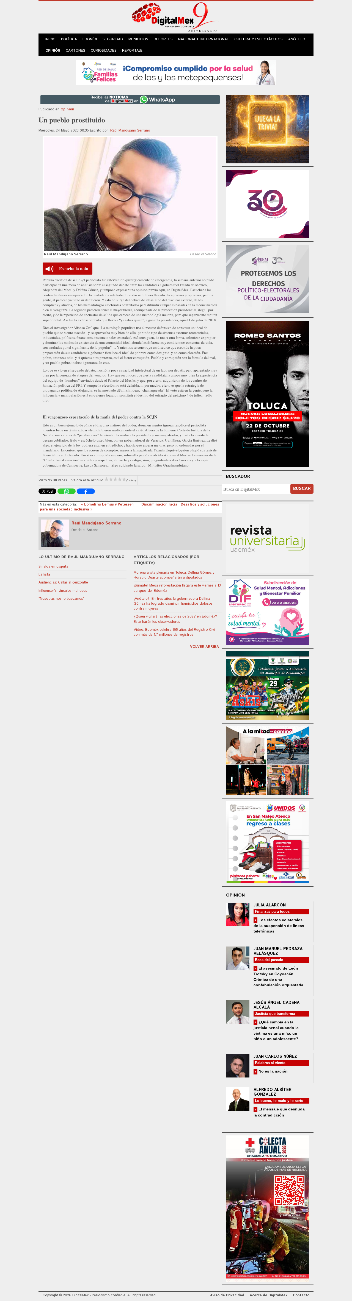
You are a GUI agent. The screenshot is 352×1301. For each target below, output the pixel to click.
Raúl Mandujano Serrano (130, 130)
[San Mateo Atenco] (267, 841)
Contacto (301, 1295)
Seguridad (113, 39)
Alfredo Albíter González (273, 1092)
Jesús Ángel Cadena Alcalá (276, 1005)
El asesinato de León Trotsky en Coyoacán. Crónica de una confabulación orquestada (278, 976)
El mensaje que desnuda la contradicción (279, 1112)
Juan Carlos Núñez (275, 1056)
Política (69, 39)
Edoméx (89, 39)
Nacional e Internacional (203, 39)
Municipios (138, 39)
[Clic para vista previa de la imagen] (130, 194)
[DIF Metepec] (267, 611)
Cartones (75, 50)
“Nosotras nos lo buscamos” (61, 598)
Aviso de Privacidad (227, 1295)
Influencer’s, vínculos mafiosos (62, 590)
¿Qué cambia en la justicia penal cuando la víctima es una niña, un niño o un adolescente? (276, 1030)
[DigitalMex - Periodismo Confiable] (176, 18)
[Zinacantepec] (267, 685)
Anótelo (296, 39)
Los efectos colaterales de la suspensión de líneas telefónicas (279, 925)
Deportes (163, 39)
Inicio (50, 39)
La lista (44, 574)
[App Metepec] (176, 72)
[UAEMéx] (267, 538)
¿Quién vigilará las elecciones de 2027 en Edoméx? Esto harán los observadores (175, 619)
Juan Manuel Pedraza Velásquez (278, 951)
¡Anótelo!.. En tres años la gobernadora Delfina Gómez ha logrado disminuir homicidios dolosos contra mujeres (173, 603)
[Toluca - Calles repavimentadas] (267, 760)
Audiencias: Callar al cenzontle (63, 582)
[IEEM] (267, 203)
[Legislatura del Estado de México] (267, 128)
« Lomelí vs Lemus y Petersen (108, 504)
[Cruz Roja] (267, 1208)
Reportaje (132, 50)
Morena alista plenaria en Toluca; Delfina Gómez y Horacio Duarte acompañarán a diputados (174, 575)
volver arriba (204, 646)
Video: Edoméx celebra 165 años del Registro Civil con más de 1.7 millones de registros (175, 632)
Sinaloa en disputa (53, 566)
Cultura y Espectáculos (258, 39)
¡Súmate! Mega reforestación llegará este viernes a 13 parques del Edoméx (177, 588)
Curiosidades (104, 50)
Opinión (52, 50)
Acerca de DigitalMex (268, 1295)
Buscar (302, 488)
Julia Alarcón (270, 905)
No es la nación (272, 1071)
